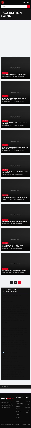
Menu (27, 2)
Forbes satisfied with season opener (14, 197)
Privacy (24, 424)
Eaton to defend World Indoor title (14, 74)
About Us (27, 401)
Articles (5, 72)
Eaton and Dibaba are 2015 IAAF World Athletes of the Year (14, 99)
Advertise (27, 407)
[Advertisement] (15, 38)
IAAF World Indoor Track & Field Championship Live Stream (12, 246)
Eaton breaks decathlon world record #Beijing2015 (15, 172)
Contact (27, 404)
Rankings (18, 417)
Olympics (18, 411)
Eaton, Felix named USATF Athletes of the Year (14, 123)
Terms (28, 424)
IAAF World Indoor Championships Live (14, 221)
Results (18, 414)
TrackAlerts (7, 424)
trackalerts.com (18, 76)
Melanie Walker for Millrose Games (14, 271)
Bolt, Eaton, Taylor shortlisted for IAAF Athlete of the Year (15, 148)
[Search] (28, 6)
